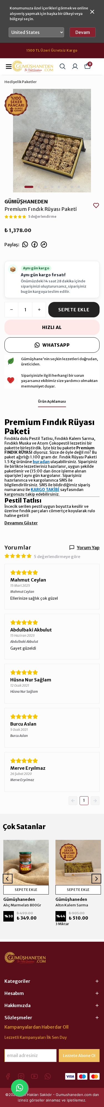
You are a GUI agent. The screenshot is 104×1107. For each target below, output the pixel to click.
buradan (41, 461)
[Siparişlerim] (75, 66)
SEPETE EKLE (74, 309)
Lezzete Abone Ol (79, 1055)
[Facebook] (7, 1076)
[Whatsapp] (47, 1076)
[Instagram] (21, 1076)
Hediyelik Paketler (20, 81)
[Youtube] (34, 1076)
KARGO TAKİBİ (45, 489)
